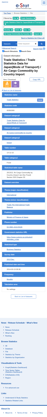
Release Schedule (12, 330)
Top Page (7, 13)
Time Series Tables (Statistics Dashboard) (13, 371)
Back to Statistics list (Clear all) (33, 38)
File (6, 351)
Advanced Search (9, 48)
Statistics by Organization (15, 357)
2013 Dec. (11, 259)
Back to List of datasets (12, 90)
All (6, 346)
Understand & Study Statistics (16, 398)
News (7, 327)
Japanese (5, 2)
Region (8, 378)
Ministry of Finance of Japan (17, 217)
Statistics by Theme (12, 354)
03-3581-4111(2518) (14, 227)
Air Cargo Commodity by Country (19, 133)
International (11, 195)
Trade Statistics (12, 100)
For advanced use (12, 388)
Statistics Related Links (14, 400)
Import (9, 143)
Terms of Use (22, 413)
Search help (38, 49)
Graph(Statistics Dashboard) (16, 367)
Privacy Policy (37, 413)
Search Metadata (11, 51)
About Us (8, 413)
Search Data (26, 51)
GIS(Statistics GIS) (12, 375)
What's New (9, 333)
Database (9, 349)
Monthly (10, 279)
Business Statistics (14, 249)
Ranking (8, 336)
